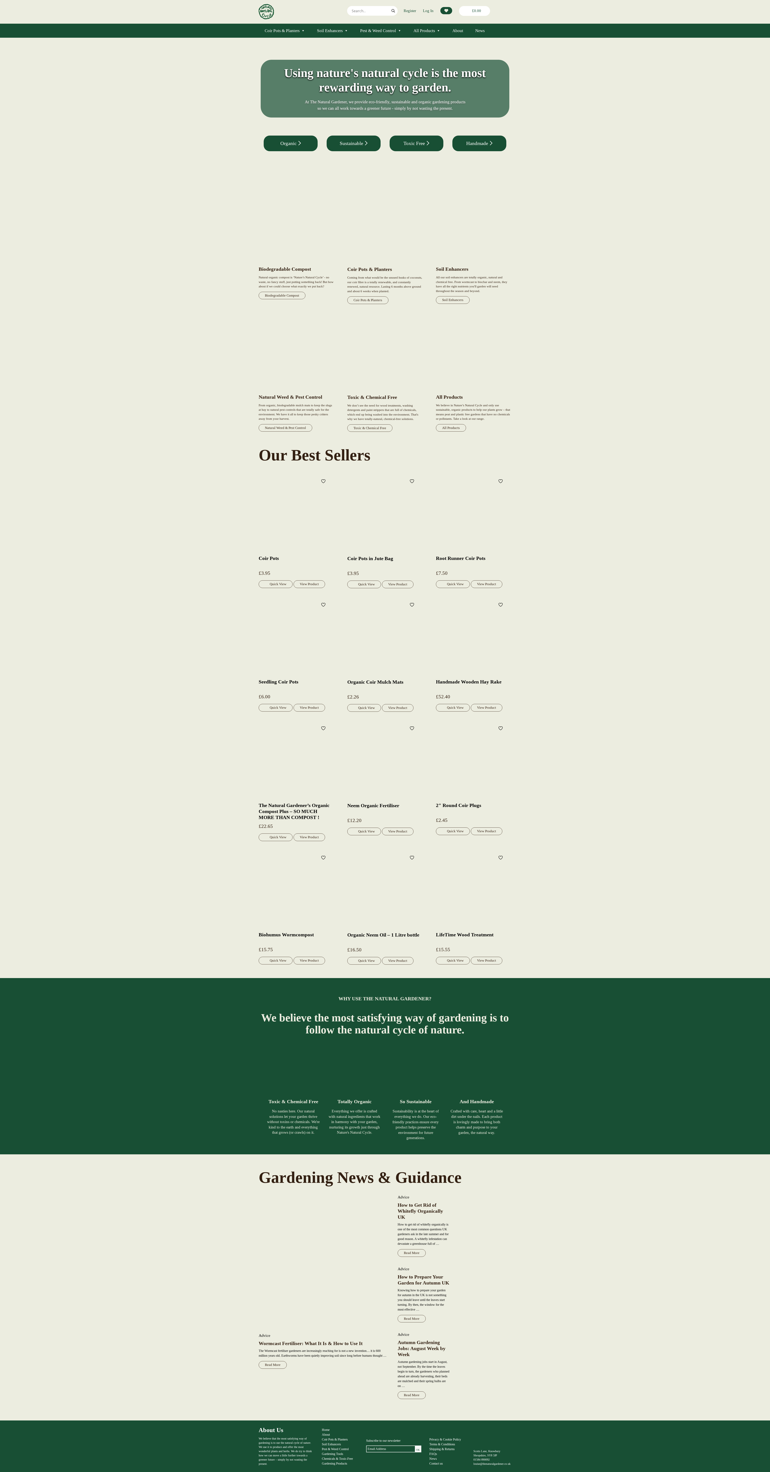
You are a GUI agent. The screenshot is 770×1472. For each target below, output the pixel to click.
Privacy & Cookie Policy (445, 1439)
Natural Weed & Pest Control (285, 428)
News (480, 30)
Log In (428, 11)
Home (326, 1429)
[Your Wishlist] (446, 10)
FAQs (433, 1454)
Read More (273, 1365)
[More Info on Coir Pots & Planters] (385, 264)
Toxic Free (414, 143)
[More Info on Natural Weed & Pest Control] (296, 391)
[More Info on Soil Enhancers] (473, 263)
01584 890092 (481, 1459)
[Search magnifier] (393, 11)
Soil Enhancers (330, 30)
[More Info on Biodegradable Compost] (296, 263)
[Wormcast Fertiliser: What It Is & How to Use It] (324, 1261)
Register (410, 11)
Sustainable (352, 143)
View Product (309, 584)
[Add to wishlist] (324, 481)
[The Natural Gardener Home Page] (266, 18)
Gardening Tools (332, 1454)
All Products (424, 30)
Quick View (278, 584)
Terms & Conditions (442, 1444)
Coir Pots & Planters (282, 30)
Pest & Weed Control (378, 30)
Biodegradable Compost (282, 295)
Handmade (477, 143)
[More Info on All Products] (473, 391)
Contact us (436, 1463)
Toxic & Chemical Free (370, 428)
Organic (289, 143)
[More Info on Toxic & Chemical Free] (385, 391)
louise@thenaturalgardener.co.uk (492, 1463)
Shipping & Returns (442, 1449)
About (457, 30)
